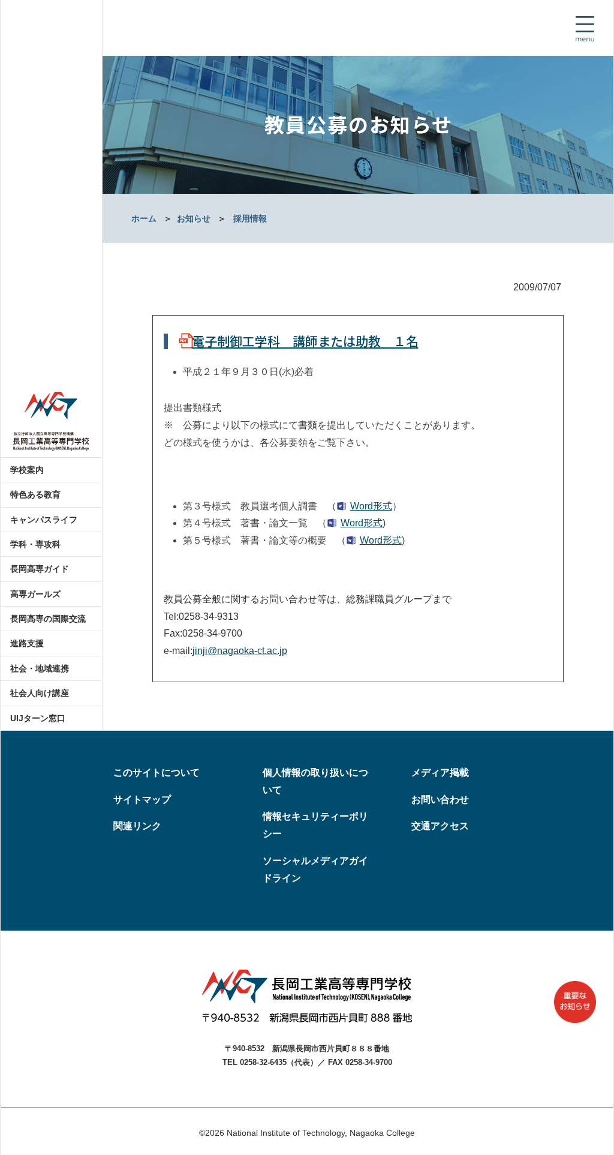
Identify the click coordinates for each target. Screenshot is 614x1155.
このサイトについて (156, 772)
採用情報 (250, 218)
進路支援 (27, 643)
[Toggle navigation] (584, 28)
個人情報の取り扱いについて (315, 781)
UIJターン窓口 (37, 718)
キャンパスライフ (43, 519)
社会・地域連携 (39, 668)
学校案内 (27, 470)
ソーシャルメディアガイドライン (315, 869)
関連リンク (137, 826)
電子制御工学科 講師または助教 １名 (305, 341)
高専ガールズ (35, 594)
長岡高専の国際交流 (48, 618)
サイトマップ (142, 799)
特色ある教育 (35, 494)
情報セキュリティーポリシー (315, 825)
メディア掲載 (440, 772)
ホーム (143, 218)
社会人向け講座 (39, 693)
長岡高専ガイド (39, 569)
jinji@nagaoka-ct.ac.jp (239, 651)
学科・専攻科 (35, 544)
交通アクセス (440, 826)
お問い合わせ (440, 799)
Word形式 (371, 506)
